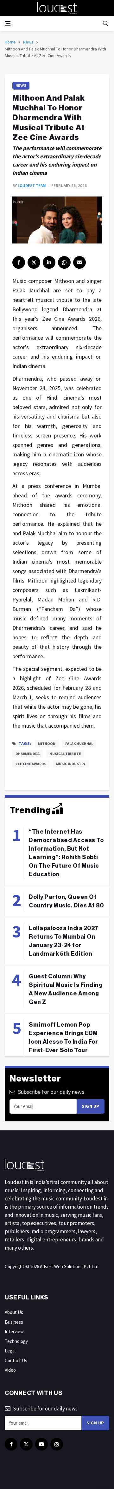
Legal (10, 1351)
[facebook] (18, 262)
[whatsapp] (64, 262)
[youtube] (41, 1444)
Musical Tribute (65, 753)
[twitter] (34, 262)
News (28, 42)
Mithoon (46, 743)
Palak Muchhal (79, 743)
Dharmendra (28, 753)
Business (14, 1322)
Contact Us (16, 1360)
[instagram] (56, 1444)
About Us (14, 1312)
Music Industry (71, 763)
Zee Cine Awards (31, 763)
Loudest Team (32, 185)
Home (10, 42)
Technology (16, 1341)
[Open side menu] (7, 23)
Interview (14, 1331)
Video (10, 1370)
